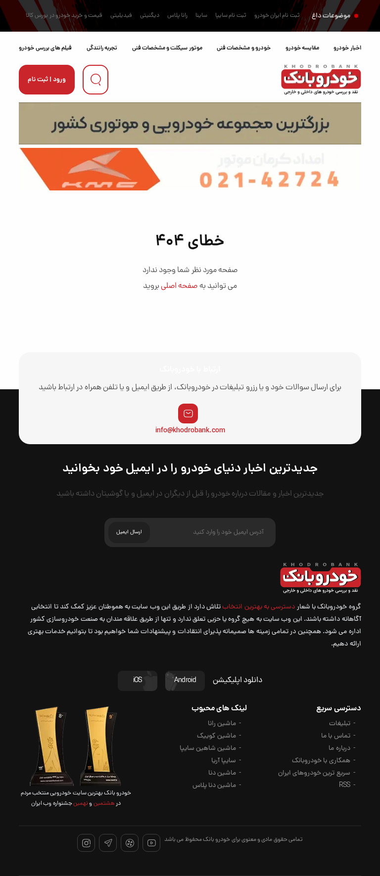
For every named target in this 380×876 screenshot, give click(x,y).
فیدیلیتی (121, 15)
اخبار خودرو (347, 48)
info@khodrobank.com (190, 430)
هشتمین (103, 803)
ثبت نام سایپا (230, 15)
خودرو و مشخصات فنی (244, 48)
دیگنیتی (149, 15)
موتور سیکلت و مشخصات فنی (167, 48)
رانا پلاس (177, 15)
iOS (137, 681)
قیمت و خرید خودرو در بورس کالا (64, 15)
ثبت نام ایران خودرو (277, 15)
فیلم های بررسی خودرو (45, 48)
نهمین (80, 803)
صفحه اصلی (179, 286)
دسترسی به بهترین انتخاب (258, 607)
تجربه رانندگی (102, 48)
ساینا (201, 15)
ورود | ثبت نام (47, 80)
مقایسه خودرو (302, 48)
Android (185, 681)
